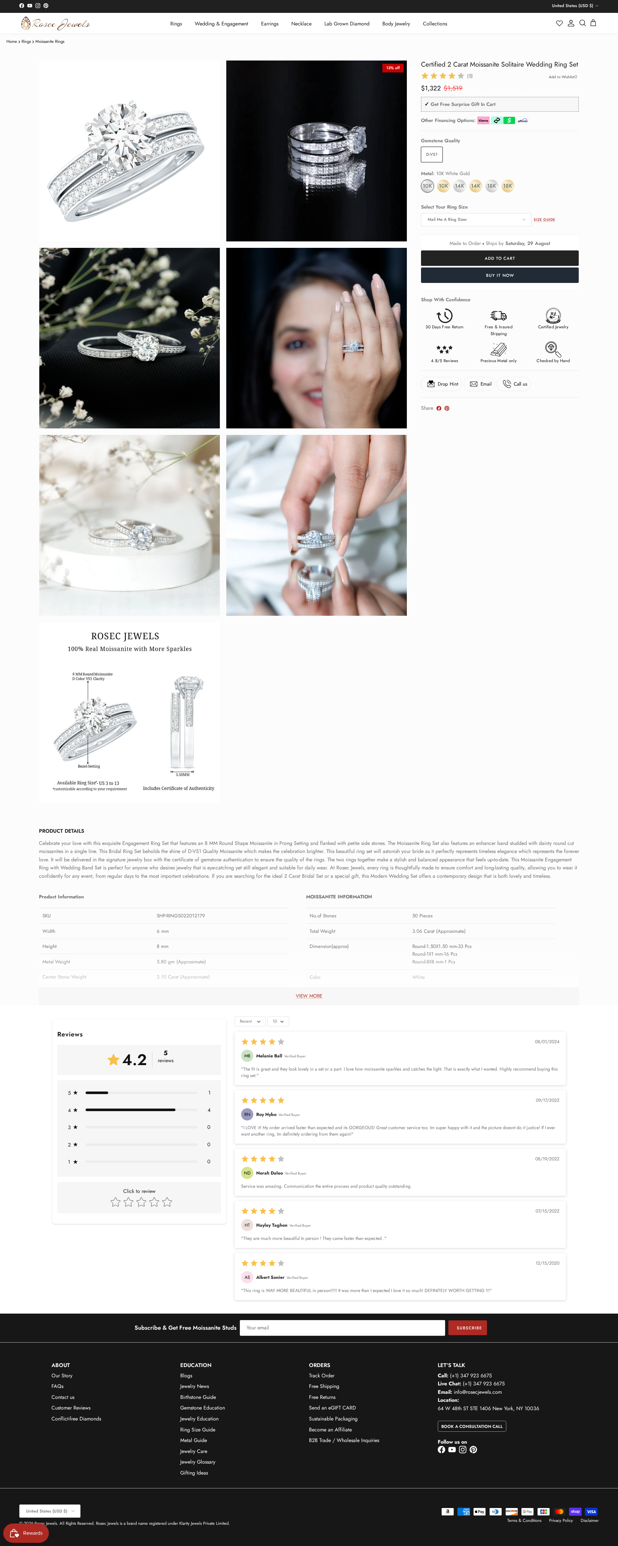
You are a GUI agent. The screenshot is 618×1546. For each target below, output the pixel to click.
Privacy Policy (561, 1520)
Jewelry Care (193, 1451)
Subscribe (469, 1328)
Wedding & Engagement (221, 23)
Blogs (186, 1375)
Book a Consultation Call (472, 1426)
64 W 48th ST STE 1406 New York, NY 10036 (488, 1408)
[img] (443, 76)
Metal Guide (193, 1440)
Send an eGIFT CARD (332, 1407)
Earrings (269, 23)
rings (26, 41)
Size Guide (544, 219)
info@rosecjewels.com (478, 1392)
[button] (559, 23)
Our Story (62, 1375)
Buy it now (500, 275)
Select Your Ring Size (444, 207)
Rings (176, 23)
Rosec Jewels (45, 1523)
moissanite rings (49, 41)
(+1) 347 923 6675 (471, 1375)
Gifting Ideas (194, 1472)
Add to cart (500, 258)
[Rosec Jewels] (55, 23)
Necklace (301, 23)
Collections (435, 23)
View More (309, 995)
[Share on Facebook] (438, 408)
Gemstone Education (202, 1407)
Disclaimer (590, 1520)
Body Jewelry (396, 23)
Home (11, 41)
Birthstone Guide (198, 1397)
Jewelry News (194, 1386)
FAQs (57, 1386)
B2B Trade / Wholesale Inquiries (344, 1440)
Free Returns (322, 1397)
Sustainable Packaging (333, 1418)
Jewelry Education (199, 1418)
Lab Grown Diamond (347, 23)
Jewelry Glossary (197, 1462)
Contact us (63, 1397)
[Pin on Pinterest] (447, 408)
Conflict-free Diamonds (76, 1418)
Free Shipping (324, 1386)
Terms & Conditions (524, 1520)
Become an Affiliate (330, 1429)
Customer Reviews (71, 1407)
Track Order (321, 1375)
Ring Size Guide (197, 1429)
